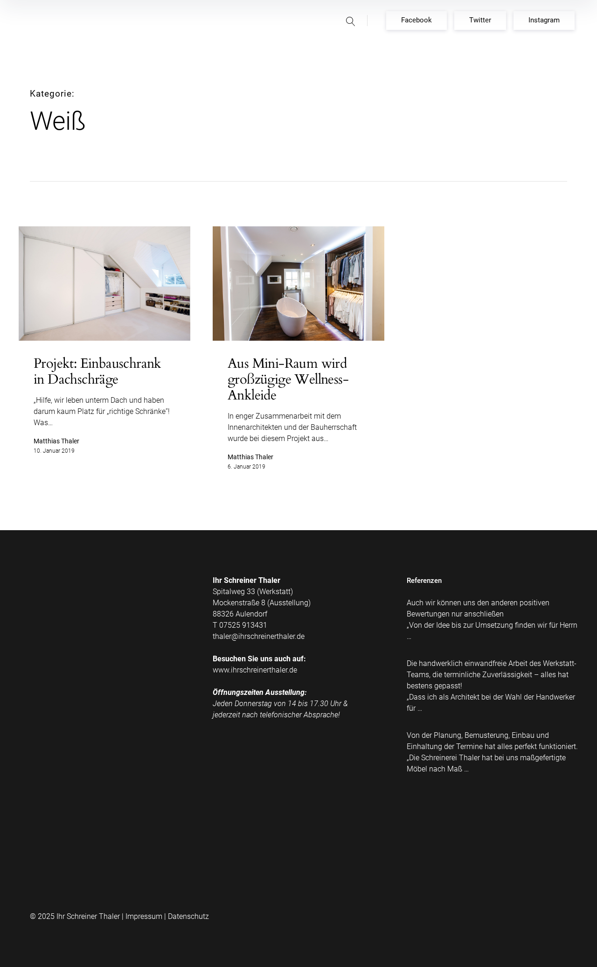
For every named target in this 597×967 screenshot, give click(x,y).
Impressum (143, 916)
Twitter (480, 20)
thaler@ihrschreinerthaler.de (259, 636)
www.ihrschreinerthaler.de (255, 670)
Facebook (416, 20)
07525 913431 (243, 625)
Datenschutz (188, 916)
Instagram (544, 20)
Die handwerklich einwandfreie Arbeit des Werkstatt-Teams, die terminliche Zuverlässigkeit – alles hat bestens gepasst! (491, 674)
